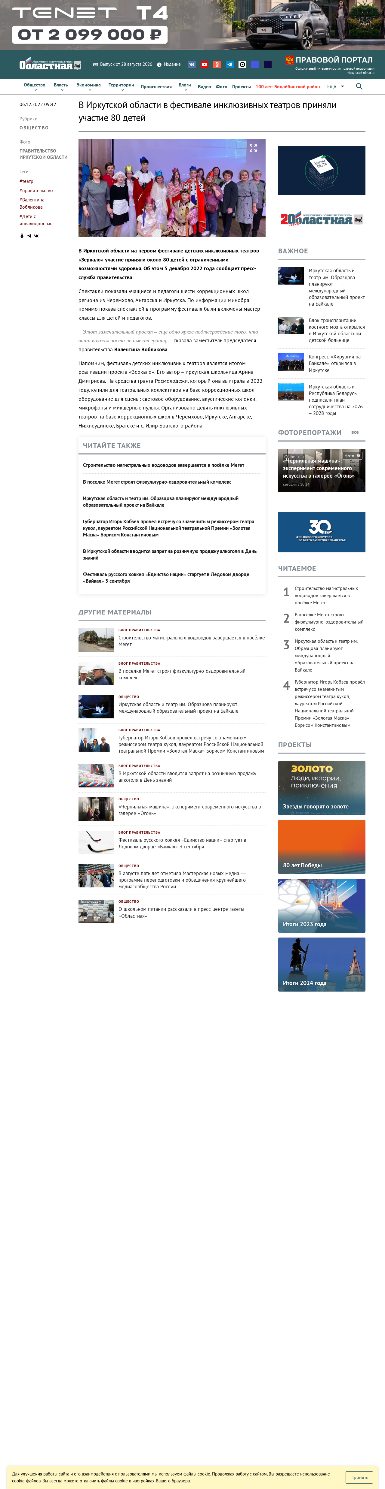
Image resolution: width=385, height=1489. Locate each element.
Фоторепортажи (310, 432)
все (355, 432)
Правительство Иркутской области (44, 154)
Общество (34, 128)
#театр (26, 181)
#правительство (36, 190)
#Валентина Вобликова (32, 203)
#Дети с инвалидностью (36, 219)
